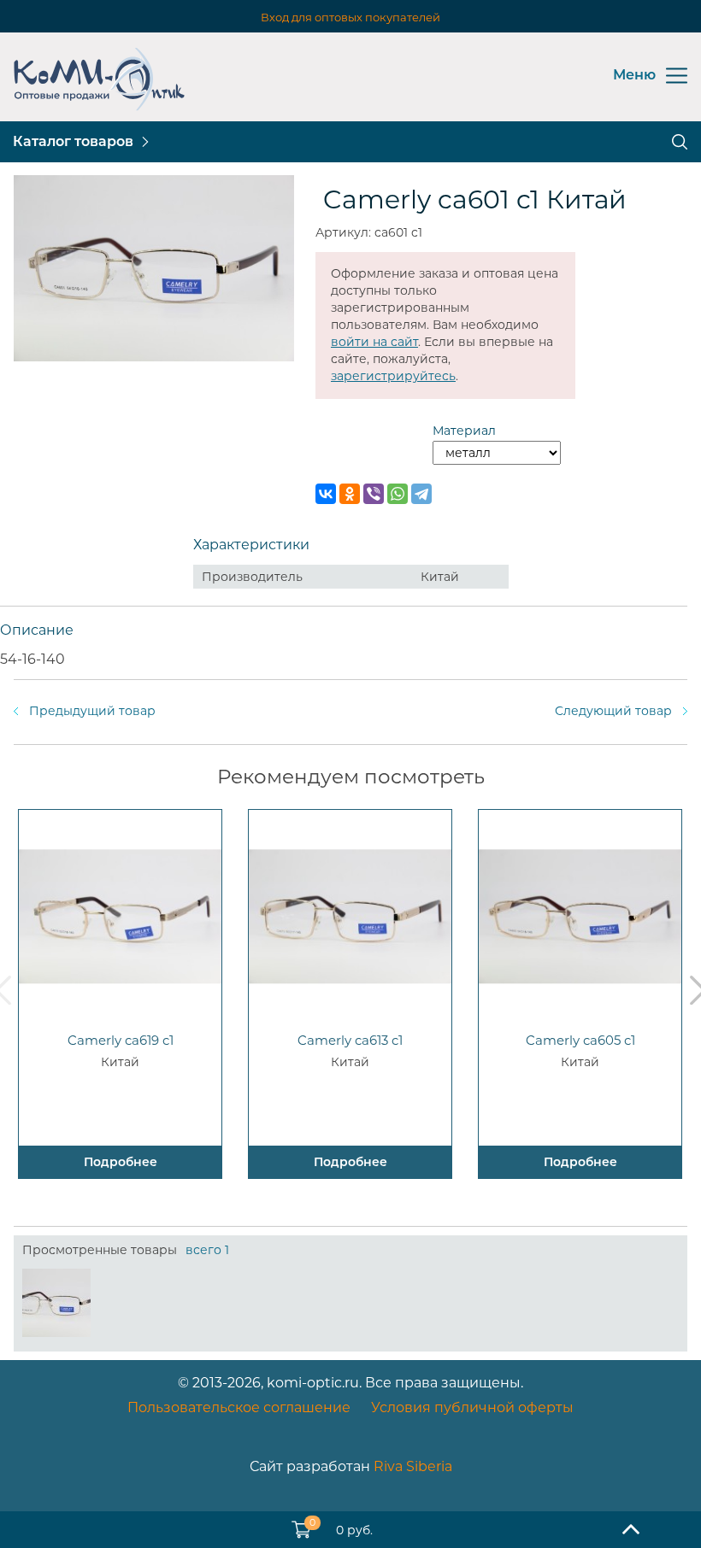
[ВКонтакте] (325, 494)
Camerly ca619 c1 (121, 1040)
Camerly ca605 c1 (580, 1040)
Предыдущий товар (92, 710)
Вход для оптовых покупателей (350, 17)
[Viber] (373, 494)
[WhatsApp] (397, 494)
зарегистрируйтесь (393, 376)
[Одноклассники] (349, 494)
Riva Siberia (413, 1466)
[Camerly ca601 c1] (56, 1303)
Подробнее (120, 1162)
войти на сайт (374, 341)
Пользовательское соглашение (238, 1407)
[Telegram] (421, 494)
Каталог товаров (73, 141)
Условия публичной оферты (472, 1407)
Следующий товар (613, 710)
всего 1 (207, 1250)
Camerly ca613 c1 (350, 1040)
